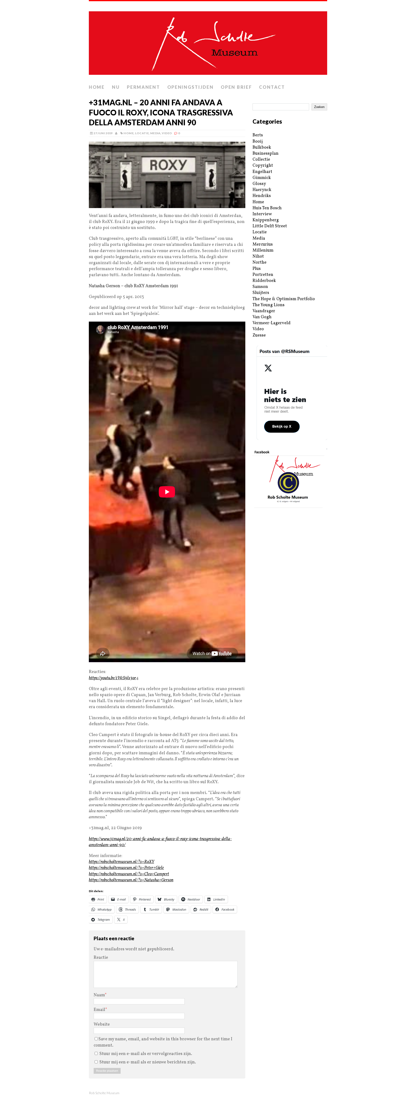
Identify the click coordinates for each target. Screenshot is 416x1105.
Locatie (142, 133)
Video (167, 133)
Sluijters (261, 293)
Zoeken (319, 107)
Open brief (236, 87)
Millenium (263, 251)
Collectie (261, 160)
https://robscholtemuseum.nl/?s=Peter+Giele (126, 868)
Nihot (258, 257)
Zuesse (259, 335)
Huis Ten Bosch (267, 208)
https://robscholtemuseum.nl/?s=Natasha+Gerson (131, 880)
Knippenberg (266, 220)
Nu (116, 87)
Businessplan (266, 154)
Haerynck (262, 190)
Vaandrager (264, 311)
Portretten (263, 275)
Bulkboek (262, 148)
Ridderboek (264, 281)
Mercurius (263, 244)
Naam (99, 995)
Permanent (143, 87)
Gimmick (262, 178)
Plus (257, 269)
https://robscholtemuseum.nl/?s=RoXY (121, 862)
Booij (258, 142)
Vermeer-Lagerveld (272, 323)
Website (102, 1025)
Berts (258, 135)
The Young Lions (269, 305)
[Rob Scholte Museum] (208, 41)
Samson (260, 287)
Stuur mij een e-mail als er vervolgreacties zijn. (145, 1054)
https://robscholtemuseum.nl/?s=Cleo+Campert (129, 874)
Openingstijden (190, 87)
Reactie (101, 958)
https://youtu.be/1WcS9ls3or (112, 678)
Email (99, 1010)
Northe (259, 263)
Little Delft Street (270, 226)
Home (97, 87)
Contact (272, 87)
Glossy (259, 184)
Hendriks (262, 196)
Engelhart (262, 172)
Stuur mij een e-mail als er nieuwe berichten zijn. (147, 1062)
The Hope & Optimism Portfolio (284, 299)
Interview (262, 214)
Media (155, 133)
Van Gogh (262, 317)
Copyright (263, 166)
